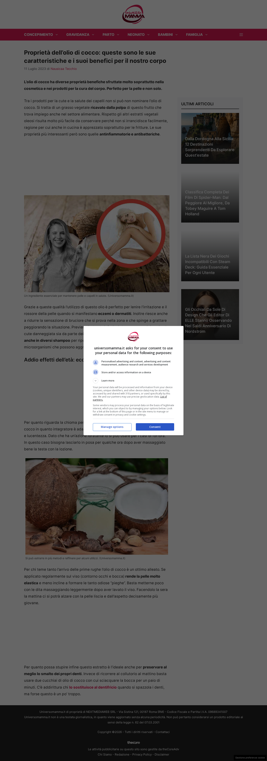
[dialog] (133, 380)
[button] (133, 380)
